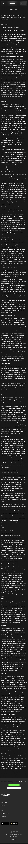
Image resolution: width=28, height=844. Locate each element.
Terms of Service (13, 836)
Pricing (2, 810)
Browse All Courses (14, 788)
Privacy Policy (14, 839)
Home (2, 799)
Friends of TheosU (5, 813)
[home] (12, 4)
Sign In (22, 3)
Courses (3, 805)
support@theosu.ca (7, 167)
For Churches (4, 802)
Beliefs (2, 819)
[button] (3, 3)
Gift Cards (3, 816)
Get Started (14, 785)
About (2, 808)
